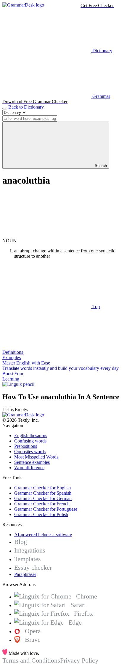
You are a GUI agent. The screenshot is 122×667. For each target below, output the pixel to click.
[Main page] (23, 4)
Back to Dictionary (26, 106)
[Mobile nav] (4, 108)
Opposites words (30, 451)
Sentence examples (32, 462)
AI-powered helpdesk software (43, 534)
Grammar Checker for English (42, 487)
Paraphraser (25, 574)
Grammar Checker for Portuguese (45, 509)
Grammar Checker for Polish (41, 514)
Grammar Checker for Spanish (42, 493)
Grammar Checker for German (43, 498)
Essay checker (33, 567)
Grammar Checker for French (42, 503)
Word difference (29, 467)
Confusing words (30, 440)
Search (100, 165)
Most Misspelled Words (36, 456)
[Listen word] (46, 235)
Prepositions (25, 446)
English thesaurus (30, 435)
